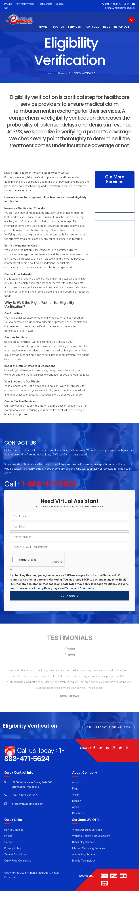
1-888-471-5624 (120, 3)
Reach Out (121, 26)
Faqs (75, 784)
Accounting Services (84, 850)
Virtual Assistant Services (87, 825)
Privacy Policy (43, 588)
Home (43, 26)
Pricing (8, 3)
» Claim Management (110, 200)
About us (77, 778)
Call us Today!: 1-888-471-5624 (108, 723)
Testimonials (45, 3)
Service (62, 73)
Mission (76, 796)
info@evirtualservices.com (120, 7)
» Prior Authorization (110, 241)
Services (74, 26)
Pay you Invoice (14, 825)
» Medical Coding (108, 232)
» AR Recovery (107, 192)
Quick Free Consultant (17, 856)
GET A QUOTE (69, 596)
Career (8, 837)
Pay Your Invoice (25, 3)
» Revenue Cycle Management (108, 251)
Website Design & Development (91, 831)
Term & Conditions (15, 850)
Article (76, 803)
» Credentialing (107, 208)
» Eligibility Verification (111, 216)
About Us (57, 26)
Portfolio (92, 26)
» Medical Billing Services (113, 224)
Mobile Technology (84, 856)
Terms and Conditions (79, 588)
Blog (106, 26)
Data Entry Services (84, 837)
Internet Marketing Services (88, 844)
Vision (75, 790)
